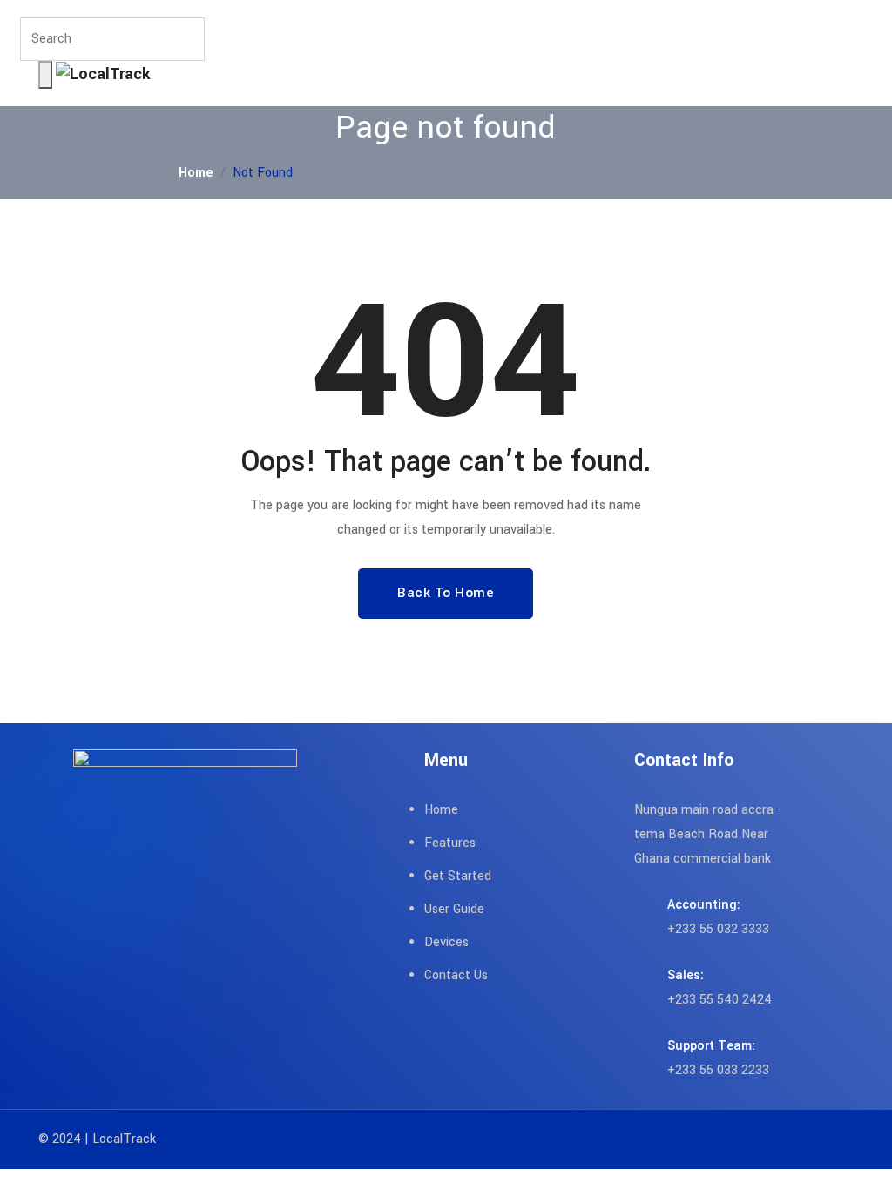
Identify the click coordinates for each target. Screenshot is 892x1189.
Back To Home (445, 592)
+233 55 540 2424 (719, 1000)
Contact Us (456, 975)
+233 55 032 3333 (718, 929)
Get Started (457, 876)
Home (196, 173)
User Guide (454, 909)
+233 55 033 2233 (718, 1070)
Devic (440, 942)
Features (450, 843)
